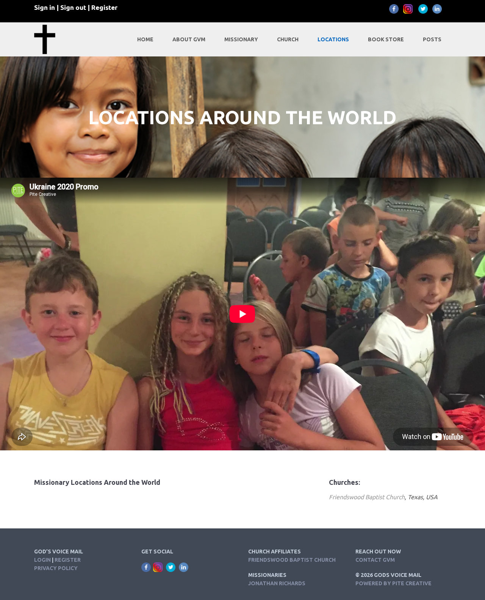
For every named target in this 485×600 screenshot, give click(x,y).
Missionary (241, 39)
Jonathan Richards (276, 583)
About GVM (188, 39)
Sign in (44, 7)
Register (104, 7)
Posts (432, 39)
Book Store (386, 39)
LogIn (42, 560)
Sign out (73, 7)
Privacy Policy (56, 568)
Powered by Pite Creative (393, 583)
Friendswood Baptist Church (367, 497)
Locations (333, 39)
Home (145, 39)
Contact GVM (375, 560)
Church (288, 39)
